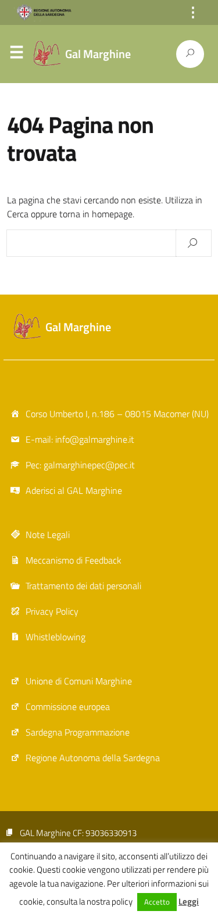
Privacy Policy (52, 611)
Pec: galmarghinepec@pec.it (80, 465)
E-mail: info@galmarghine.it (80, 439)
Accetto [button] (157, 902)
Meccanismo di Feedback (73, 560)
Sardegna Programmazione (78, 732)
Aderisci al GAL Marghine (74, 490)
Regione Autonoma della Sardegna (93, 758)
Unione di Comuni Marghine (79, 681)
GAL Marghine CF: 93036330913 (78, 833)
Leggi (188, 901)
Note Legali (48, 535)
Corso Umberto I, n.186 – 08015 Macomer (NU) (117, 414)
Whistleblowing (55, 637)
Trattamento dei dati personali (83, 586)
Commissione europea (68, 706)
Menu (16, 54)
